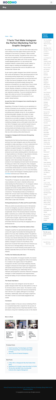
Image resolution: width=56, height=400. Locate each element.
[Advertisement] (28, 21)
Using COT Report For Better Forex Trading (21, 334)
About (31, 389)
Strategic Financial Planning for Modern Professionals (47, 106)
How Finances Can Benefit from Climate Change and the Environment (47, 96)
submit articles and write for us (47, 233)
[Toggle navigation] (51, 2)
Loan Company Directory (29, 387)
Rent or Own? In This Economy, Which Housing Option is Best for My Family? (47, 200)
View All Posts (46, 242)
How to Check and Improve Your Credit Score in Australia (47, 71)
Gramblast (8, 173)
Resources (26, 389)
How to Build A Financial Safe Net (47, 178)
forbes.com (16, 49)
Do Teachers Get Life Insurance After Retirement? (9, 334)
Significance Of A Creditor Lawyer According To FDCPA (23, 366)
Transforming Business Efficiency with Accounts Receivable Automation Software (47, 131)
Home (6, 36)
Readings (38, 387)
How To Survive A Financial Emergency (18, 353)
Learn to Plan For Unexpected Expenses (47, 184)
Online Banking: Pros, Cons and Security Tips (32, 334)
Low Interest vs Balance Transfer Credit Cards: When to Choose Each (47, 61)
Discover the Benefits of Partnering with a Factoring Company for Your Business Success (48, 117)
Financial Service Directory (15, 387)
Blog (11, 36)
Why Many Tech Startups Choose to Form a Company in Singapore (48, 51)
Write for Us (49, 387)
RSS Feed (48, 244)
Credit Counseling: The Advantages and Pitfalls (21, 348)
